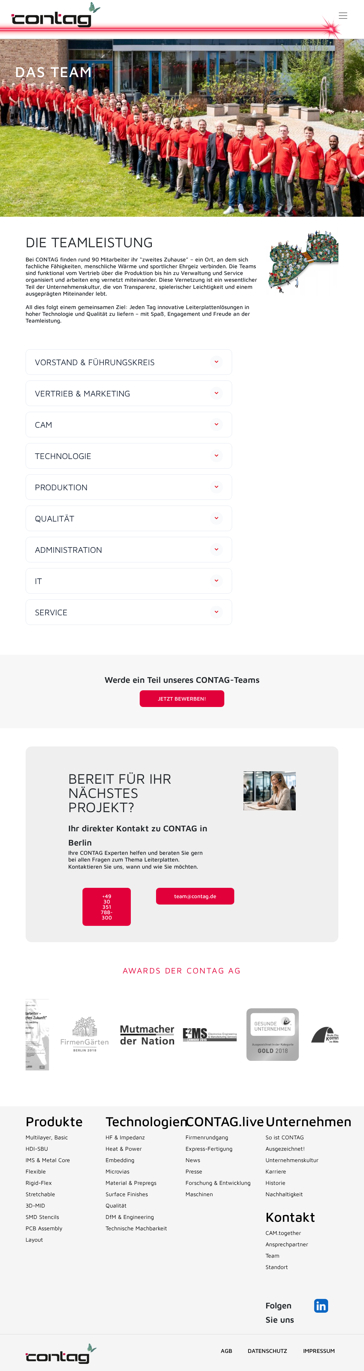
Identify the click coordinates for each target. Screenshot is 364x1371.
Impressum (319, 1351)
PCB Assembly (44, 1228)
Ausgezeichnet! (285, 1148)
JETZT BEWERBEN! (182, 699)
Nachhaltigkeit (284, 1194)
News (193, 1160)
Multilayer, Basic (47, 1137)
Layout (34, 1239)
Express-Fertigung (209, 1148)
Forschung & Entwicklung (218, 1183)
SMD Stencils (42, 1217)
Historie (275, 1183)
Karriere (276, 1171)
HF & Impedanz (125, 1137)
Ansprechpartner (287, 1244)
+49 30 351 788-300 (107, 907)
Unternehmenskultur (292, 1160)
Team (272, 1255)
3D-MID (35, 1205)
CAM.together (283, 1233)
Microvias (117, 1171)
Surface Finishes (127, 1194)
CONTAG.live (225, 1121)
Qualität (116, 1205)
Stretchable (40, 1194)
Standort (277, 1267)
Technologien (147, 1121)
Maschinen (199, 1194)
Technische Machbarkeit (136, 1228)
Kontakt (290, 1217)
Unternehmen (309, 1121)
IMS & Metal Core (48, 1160)
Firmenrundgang (207, 1137)
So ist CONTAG (285, 1137)
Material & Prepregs (131, 1183)
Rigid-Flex (39, 1183)
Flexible (36, 1171)
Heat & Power (124, 1148)
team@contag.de (195, 896)
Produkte (54, 1121)
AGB (226, 1351)
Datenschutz (267, 1351)
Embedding (120, 1160)
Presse (194, 1171)
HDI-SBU (37, 1148)
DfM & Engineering (130, 1217)
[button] (129, 362)
